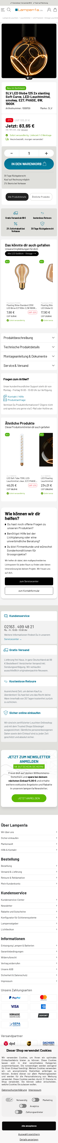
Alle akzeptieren (29, 1126)
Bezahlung (6, 865)
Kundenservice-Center (12, 899)
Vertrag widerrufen (10, 963)
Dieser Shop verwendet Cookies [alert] (29, 1050)
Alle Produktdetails (17, 197)
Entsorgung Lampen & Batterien (17, 945)
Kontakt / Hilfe (16, 396)
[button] (22, 277)
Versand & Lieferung (11, 871)
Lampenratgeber (9, 923)
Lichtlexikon (7, 929)
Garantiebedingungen (12, 951)
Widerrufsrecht (9, 957)
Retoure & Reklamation (13, 877)
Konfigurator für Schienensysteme (18, 917)
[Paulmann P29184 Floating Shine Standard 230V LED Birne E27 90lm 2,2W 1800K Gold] (22, 277)
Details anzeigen (29, 1139)
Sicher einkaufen (10, 838)
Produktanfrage (17, 400)
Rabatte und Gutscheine (13, 911)
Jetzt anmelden (29, 798)
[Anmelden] (49, 10)
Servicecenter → (13, 639)
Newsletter (6, 905)
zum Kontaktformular (29, 590)
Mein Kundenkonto (10, 883)
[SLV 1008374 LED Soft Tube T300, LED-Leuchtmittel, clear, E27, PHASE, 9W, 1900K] (22, 450)
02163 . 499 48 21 (19, 626)
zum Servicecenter (29, 581)
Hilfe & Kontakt (8, 849)
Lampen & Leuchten (10, 18)
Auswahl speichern (29, 1134)
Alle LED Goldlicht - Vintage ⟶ (22, 253)
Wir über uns (7, 832)
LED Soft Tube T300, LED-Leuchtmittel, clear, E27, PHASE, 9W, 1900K (21, 480)
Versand (24, 130)
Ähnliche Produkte (41, 197)
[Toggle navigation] (3, 10)
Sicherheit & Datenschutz (14, 975)
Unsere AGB (7, 969)
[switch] (9, 1100)
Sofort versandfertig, (30, 135)
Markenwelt (7, 843)
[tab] (28, 78)
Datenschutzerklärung (14, 1089)
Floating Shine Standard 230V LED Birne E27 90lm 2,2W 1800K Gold (21, 307)
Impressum (6, 981)
